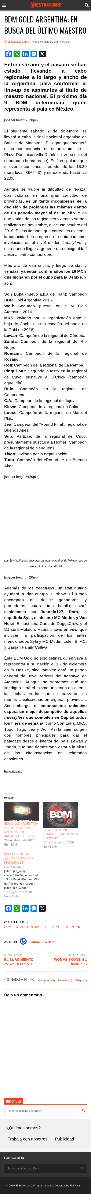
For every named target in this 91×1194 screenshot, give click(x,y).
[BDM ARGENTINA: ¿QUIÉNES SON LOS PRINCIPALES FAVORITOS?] (23, 875)
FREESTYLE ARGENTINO (62, 927)
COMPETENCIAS (27, 927)
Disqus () (81, 980)
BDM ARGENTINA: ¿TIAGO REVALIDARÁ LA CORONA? (60, 834)
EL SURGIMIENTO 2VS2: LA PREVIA (18, 962)
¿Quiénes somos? (23, 1128)
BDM (7, 927)
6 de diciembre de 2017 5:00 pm (51, 41)
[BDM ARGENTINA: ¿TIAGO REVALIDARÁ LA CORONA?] (60, 815)
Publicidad (64, 1139)
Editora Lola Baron (18, 41)
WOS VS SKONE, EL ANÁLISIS (70, 962)
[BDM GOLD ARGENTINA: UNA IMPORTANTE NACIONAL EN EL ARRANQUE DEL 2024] (21, 811)
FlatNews (75, 1185)
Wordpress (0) (46, 980)
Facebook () (65, 980)
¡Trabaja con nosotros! (27, 1139)
